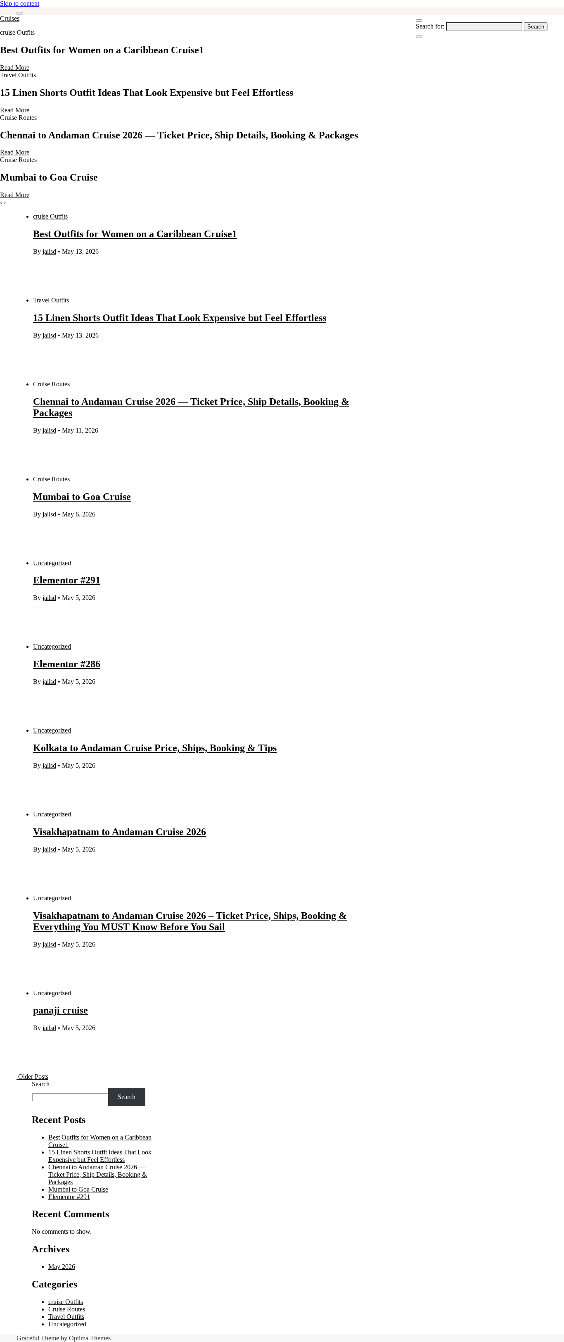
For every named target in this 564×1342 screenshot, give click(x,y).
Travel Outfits (51, 300)
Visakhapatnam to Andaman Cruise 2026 (119, 831)
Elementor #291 (66, 580)
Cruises (9, 18)
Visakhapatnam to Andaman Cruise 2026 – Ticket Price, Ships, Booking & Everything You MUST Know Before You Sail (190, 921)
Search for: (430, 26)
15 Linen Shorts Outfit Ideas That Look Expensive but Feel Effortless (179, 317)
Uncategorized (52, 562)
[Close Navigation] (419, 37)
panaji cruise (60, 1010)
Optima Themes (90, 1338)
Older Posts (32, 1076)
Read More (14, 67)
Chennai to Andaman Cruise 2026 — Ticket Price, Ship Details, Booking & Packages (97, 1174)
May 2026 (61, 1266)
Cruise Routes (51, 384)
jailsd (49, 251)
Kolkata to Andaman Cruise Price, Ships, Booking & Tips (155, 747)
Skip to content (19, 3)
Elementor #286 (66, 664)
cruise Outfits (50, 216)
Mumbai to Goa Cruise (82, 496)
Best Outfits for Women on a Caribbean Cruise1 (135, 233)
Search (41, 1083)
